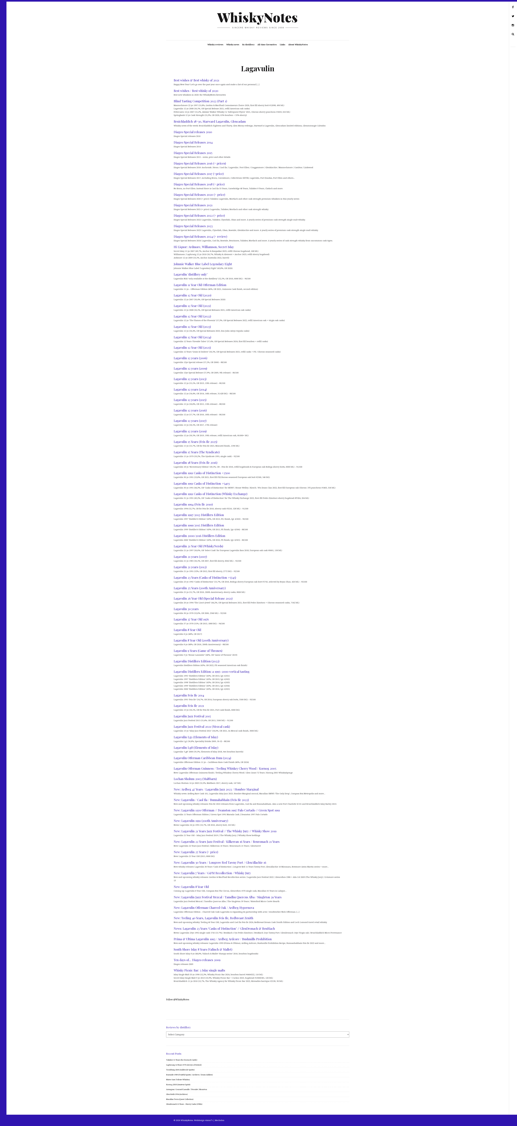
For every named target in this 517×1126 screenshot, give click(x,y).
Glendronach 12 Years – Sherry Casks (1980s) (184, 1104)
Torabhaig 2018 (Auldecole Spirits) (180, 1069)
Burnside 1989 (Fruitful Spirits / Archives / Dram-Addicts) (189, 1074)
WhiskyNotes (257, 17)
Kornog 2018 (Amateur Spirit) (178, 1084)
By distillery (248, 44)
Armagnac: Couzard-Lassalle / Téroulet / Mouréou (186, 1089)
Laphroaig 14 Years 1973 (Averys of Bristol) (184, 1065)
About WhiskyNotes (298, 44)
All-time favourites (267, 44)
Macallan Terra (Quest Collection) (179, 1099)
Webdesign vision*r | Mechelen (209, 1120)
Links (282, 44)
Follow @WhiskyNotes (177, 999)
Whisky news (232, 44)
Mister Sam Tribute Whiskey (178, 1079)
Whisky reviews (215, 44)
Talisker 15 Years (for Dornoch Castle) (181, 1060)
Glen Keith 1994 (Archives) (177, 1094)
